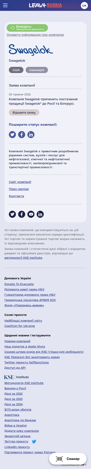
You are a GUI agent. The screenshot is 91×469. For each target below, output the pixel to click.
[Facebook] (21, 214)
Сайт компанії (20, 182)
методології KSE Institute (23, 257)
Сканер (73, 459)
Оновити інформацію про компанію (35, 35)
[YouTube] (30, 214)
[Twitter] (12, 214)
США (16, 69)
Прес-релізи (19, 189)
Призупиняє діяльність (30, 28)
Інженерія (36, 69)
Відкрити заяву (24, 112)
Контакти (16, 196)
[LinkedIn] (40, 214)
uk (84, 5)
